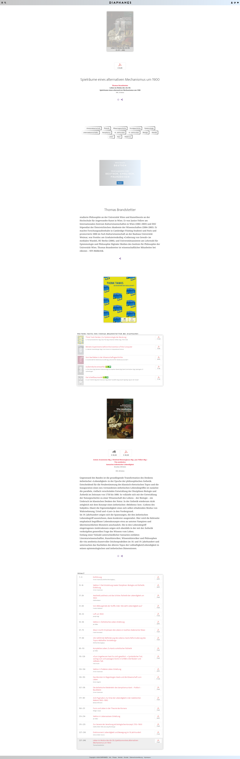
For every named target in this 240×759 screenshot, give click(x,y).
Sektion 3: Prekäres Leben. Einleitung (107, 669)
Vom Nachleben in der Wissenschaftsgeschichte (104, 357)
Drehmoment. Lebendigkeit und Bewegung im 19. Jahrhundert (117, 732)
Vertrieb (120, 757)
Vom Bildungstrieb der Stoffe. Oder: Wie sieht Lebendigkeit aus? (117, 606)
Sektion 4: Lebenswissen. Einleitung (106, 716)
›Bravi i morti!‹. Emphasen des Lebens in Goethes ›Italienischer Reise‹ (119, 630)
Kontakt (126, 757)
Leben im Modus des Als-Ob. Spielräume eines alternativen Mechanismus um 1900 (115, 741)
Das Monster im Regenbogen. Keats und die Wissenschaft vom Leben (117, 678)
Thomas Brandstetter (120, 85)
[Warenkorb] (238, 2)
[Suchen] (5, 2)
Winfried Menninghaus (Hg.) (123, 460)
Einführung (97, 577)
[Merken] (118, 100)
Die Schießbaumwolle (94, 377)
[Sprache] (235, 2)
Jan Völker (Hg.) (141, 460)
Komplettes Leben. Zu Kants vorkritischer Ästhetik (112, 648)
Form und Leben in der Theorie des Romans (110, 708)
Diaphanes (120, 2)
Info (110, 757)
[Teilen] (121, 100)
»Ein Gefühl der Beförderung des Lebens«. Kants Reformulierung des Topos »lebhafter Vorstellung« (119, 639)
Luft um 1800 (98, 614)
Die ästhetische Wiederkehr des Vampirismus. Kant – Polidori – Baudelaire (117, 689)
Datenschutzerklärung (136, 757)
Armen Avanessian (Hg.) (102, 460)
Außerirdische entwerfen (95, 366)
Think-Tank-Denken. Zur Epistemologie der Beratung (106, 337)
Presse (114, 757)
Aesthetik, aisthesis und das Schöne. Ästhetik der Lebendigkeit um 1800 (118, 597)
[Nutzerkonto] (232, 2)
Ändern (120, 183)
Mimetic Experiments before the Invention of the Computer (109, 346)
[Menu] (2, 2)
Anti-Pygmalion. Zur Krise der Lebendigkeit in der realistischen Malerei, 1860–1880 (117, 699)
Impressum (147, 757)
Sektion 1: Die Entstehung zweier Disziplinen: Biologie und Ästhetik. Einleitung (118, 586)
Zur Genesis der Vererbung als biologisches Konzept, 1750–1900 (117, 724)
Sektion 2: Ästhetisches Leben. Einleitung (109, 622)
